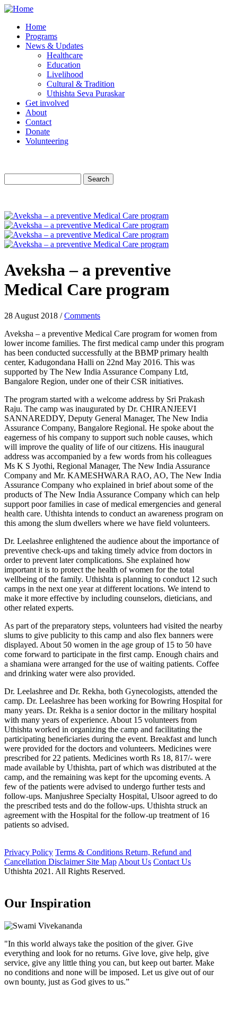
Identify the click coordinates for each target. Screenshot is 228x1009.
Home (35, 26)
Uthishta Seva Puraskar (86, 93)
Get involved (47, 102)
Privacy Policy (28, 852)
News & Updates (54, 45)
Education (64, 64)
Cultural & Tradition (81, 83)
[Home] (18, 8)
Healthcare (65, 55)
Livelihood (65, 74)
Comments (82, 315)
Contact (38, 121)
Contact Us (172, 861)
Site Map (101, 861)
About (36, 112)
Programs (41, 36)
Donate (37, 131)
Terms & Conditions (90, 852)
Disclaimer (67, 861)
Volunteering (46, 141)
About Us (134, 861)
